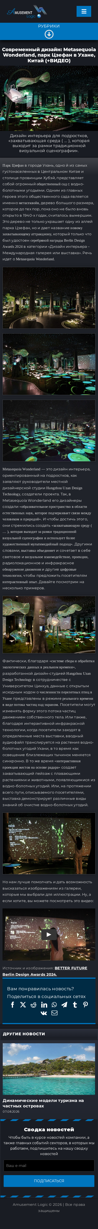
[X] (23, 1005)
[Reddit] (33, 1005)
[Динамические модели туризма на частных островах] (49, 1046)
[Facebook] (12, 1005)
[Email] (54, 1013)
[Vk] (43, 1013)
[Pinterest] (85, 1005)
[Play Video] (49, 934)
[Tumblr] (75, 1005)
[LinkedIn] (44, 1005)
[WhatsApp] (54, 1005)
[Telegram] (64, 1005)
